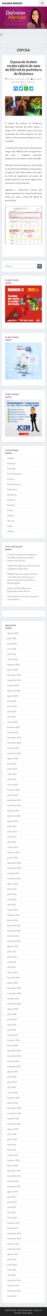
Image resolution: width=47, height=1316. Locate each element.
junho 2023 (12, 831)
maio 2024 (11, 774)
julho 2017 (11, 1197)
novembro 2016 (14, 1238)
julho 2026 (11, 638)
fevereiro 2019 (13, 1097)
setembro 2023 (14, 816)
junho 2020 (12, 1019)
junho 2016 (12, 1264)
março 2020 (12, 1035)
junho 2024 (12, 768)
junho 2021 (12, 956)
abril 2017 (11, 1212)
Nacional (11, 499)
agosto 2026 (12, 633)
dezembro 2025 (14, 675)
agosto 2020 (12, 1009)
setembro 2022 (14, 878)
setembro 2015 (14, 1290)
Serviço (10, 531)
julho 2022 (11, 889)
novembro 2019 (14, 1056)
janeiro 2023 (12, 857)
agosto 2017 (12, 1191)
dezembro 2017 (14, 1170)
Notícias (11, 505)
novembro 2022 (14, 868)
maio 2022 (11, 899)
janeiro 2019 (12, 1102)
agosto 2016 (12, 1254)
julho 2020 (11, 1014)
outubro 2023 (13, 810)
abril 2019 (11, 1087)
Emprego (11, 468)
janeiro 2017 (12, 1228)
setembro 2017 (14, 1186)
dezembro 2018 (14, 1108)
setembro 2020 (14, 1003)
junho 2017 (12, 1202)
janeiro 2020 (12, 1045)
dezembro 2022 (14, 863)
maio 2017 (11, 1207)
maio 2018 (11, 1144)
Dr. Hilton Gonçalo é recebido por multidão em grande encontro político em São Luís (22, 557)
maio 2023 (11, 836)
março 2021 (12, 972)
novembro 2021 (14, 930)
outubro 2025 (13, 685)
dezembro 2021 (14, 925)
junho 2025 (12, 706)
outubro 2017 (13, 1181)
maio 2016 (11, 1269)
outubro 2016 (13, 1243)
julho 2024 (11, 763)
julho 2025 (11, 701)
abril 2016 (11, 1275)
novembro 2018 (14, 1113)
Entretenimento (14, 473)
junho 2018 (12, 1139)
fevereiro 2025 (13, 727)
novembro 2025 (14, 680)
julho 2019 (11, 1076)
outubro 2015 (13, 1285)
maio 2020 (11, 1024)
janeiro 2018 (12, 1165)
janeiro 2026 (12, 669)
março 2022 (12, 909)
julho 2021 (11, 951)
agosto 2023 (12, 821)
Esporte (10, 479)
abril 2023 (11, 842)
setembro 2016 (14, 1249)
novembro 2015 (14, 1280)
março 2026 (12, 659)
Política (10, 515)
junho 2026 (12, 643)
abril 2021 (11, 967)
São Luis (10, 520)
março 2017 (12, 1217)
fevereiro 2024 (13, 789)
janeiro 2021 (12, 982)
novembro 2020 (14, 993)
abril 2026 (11, 654)
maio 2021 (11, 962)
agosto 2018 (12, 1129)
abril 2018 (11, 1149)
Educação (11, 463)
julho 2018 (11, 1134)
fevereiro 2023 (13, 852)
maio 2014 (11, 1296)
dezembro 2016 (14, 1233)
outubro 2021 (13, 935)
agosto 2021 (12, 946)
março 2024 (12, 784)
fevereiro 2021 (13, 977)
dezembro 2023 (14, 800)
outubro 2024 (13, 748)
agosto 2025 (12, 696)
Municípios (12, 494)
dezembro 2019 (14, 1050)
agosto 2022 (12, 883)
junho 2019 (12, 1082)
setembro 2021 (14, 941)
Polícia (10, 510)
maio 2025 (11, 711)
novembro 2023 (14, 805)
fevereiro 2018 (13, 1160)
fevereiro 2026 (13, 664)
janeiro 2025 (12, 732)
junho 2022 (12, 894)
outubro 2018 (13, 1118)
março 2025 (12, 722)
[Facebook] (15, 88)
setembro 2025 (14, 690)
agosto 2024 (12, 758)
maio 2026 (11, 649)
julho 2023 (11, 826)
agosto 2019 (12, 1071)
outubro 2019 (13, 1061)
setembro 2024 (14, 753)
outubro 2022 (13, 873)
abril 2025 (11, 716)
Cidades (10, 458)
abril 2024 (11, 779)
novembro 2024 (14, 742)
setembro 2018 (14, 1123)
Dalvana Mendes (12, 3)
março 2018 (12, 1155)
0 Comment (29, 82)
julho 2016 (11, 1259)
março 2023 (12, 847)
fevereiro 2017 (13, 1223)
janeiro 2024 (12, 795)
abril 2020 (11, 1030)
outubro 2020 (13, 998)
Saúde (9, 526)
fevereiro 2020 (13, 1040)
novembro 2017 (14, 1176)
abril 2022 (11, 904)
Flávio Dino (12, 489)
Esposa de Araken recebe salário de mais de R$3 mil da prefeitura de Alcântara (23, 68)
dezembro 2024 (14, 737)
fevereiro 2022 (13, 915)
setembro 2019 (14, 1066)
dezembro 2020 (14, 988)
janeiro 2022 (12, 920)
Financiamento (14, 484)
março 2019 (12, 1092)
